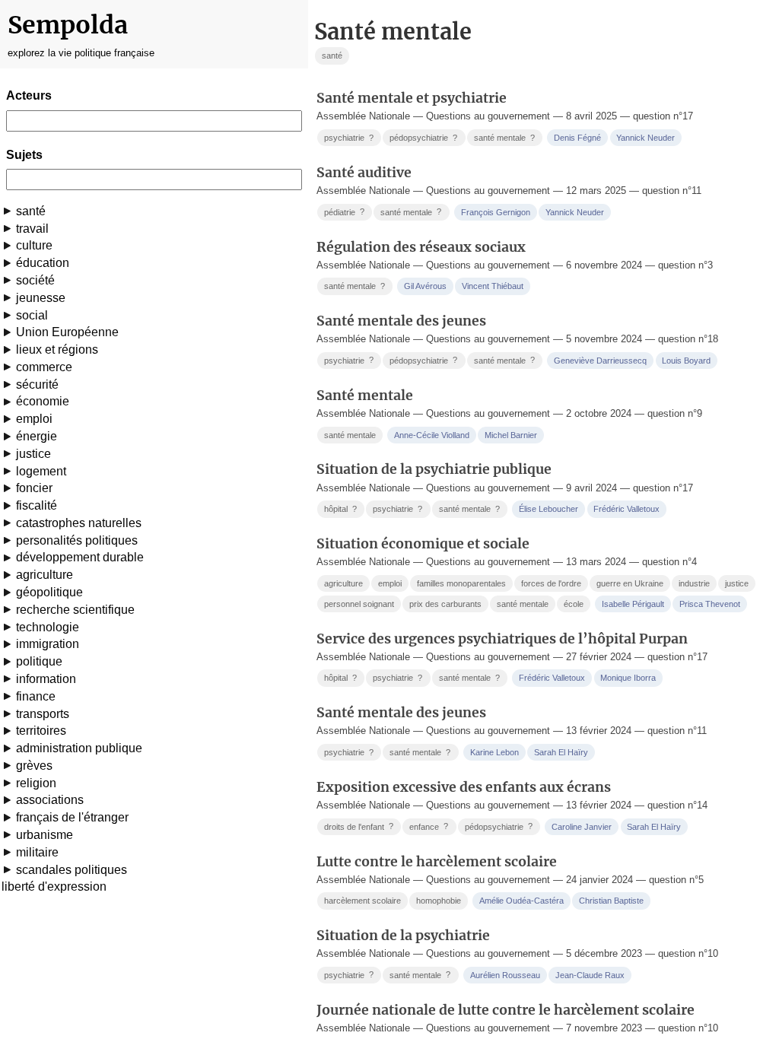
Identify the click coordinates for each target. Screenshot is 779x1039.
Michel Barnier (511, 435)
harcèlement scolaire (362, 900)
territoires (41, 730)
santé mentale (504, 138)
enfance (428, 826)
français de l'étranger (72, 817)
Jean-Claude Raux (590, 975)
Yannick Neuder (645, 137)
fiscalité (36, 505)
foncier (34, 487)
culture (34, 245)
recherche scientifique (75, 609)
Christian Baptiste (611, 900)
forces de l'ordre (551, 583)
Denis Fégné (577, 137)
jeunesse (40, 297)
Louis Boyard (686, 360)
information (46, 678)
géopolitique (49, 592)
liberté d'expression (54, 886)
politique (39, 661)
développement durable (80, 557)
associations (50, 799)
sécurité (37, 384)
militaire (37, 852)
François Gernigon (495, 212)
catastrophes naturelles (78, 522)
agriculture (44, 574)
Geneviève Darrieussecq (600, 360)
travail (32, 228)
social (32, 315)
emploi (34, 418)
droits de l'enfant (358, 826)
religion (36, 783)
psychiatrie (349, 138)
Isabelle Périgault (633, 603)
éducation (42, 262)
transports (42, 713)
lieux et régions (57, 349)
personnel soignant (359, 603)
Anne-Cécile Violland (431, 435)
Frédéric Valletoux (626, 508)
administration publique (79, 748)
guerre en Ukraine (629, 583)
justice (33, 453)
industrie (694, 583)
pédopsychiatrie (423, 138)
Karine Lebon (494, 752)
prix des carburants (445, 603)
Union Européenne (67, 332)
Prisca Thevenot (709, 603)
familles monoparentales (461, 583)
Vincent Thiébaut (492, 286)
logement (41, 471)
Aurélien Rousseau (505, 975)
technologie (47, 627)
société (35, 280)
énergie (36, 436)
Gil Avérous (425, 286)
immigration (47, 643)
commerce (44, 367)
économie (42, 401)
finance (36, 696)
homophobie (438, 900)
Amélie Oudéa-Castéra (521, 900)
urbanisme (44, 834)
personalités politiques (77, 540)
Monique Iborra (628, 677)
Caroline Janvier (582, 826)
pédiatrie (344, 212)
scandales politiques (71, 869)
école (573, 603)
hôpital (340, 509)
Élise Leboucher (548, 508)
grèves (34, 765)
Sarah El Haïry (561, 752)
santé (31, 211)
